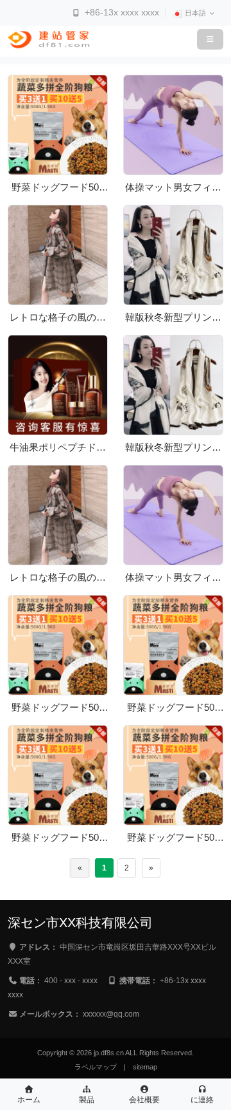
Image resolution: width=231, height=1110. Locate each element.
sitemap (145, 1067)
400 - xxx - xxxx (71, 980)
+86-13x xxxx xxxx (120, 12)
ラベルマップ (95, 1067)
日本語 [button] (196, 13)
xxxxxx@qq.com (111, 1014)
